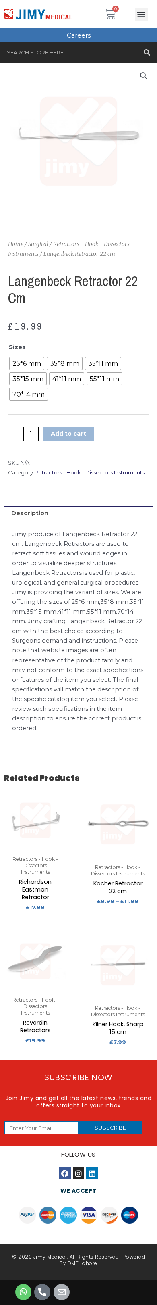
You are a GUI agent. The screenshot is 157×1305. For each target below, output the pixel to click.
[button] (141, 14)
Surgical (38, 244)
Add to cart (68, 433)
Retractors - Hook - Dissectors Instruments (90, 472)
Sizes (17, 347)
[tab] (78, 513)
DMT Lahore (82, 1263)
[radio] (27, 363)
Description (29, 513)
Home (15, 244)
